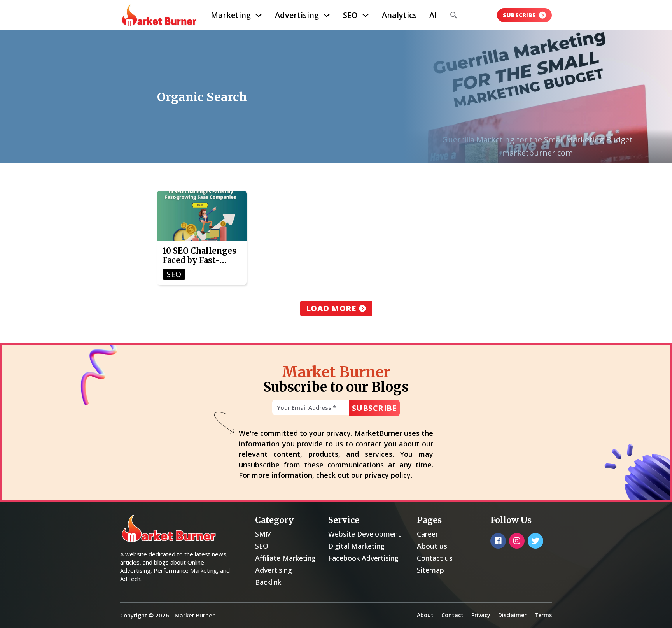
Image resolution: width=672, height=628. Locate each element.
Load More (331, 308)
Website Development (364, 534)
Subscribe (519, 15)
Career (427, 534)
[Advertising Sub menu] (327, 15)
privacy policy (387, 475)
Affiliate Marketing (285, 558)
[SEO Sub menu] (365, 15)
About (425, 615)
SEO (350, 15)
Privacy (480, 615)
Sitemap (430, 570)
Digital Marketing (356, 546)
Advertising (297, 15)
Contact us (435, 558)
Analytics (399, 15)
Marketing (231, 15)
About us (432, 546)
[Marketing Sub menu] (258, 15)
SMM (263, 534)
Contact (452, 615)
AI (433, 15)
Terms (543, 615)
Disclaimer (512, 615)
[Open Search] (453, 15)
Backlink (268, 582)
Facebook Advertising (363, 558)
